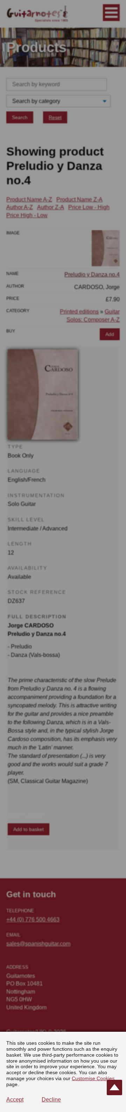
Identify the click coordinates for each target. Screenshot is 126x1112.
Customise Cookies (93, 1078)
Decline (51, 1100)
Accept (14, 1100)
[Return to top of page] (114, 1087)
